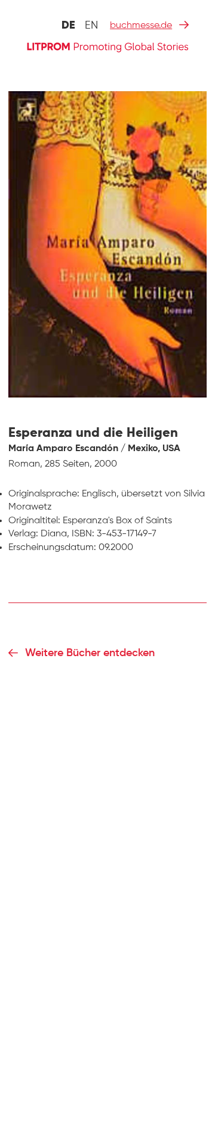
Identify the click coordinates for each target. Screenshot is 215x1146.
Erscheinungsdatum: (52, 547)
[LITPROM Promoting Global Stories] (107, 46)
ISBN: (83, 534)
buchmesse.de (141, 25)
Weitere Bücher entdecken (90, 653)
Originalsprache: (43, 494)
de (68, 25)
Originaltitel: (34, 521)
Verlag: (23, 534)
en (91, 25)
